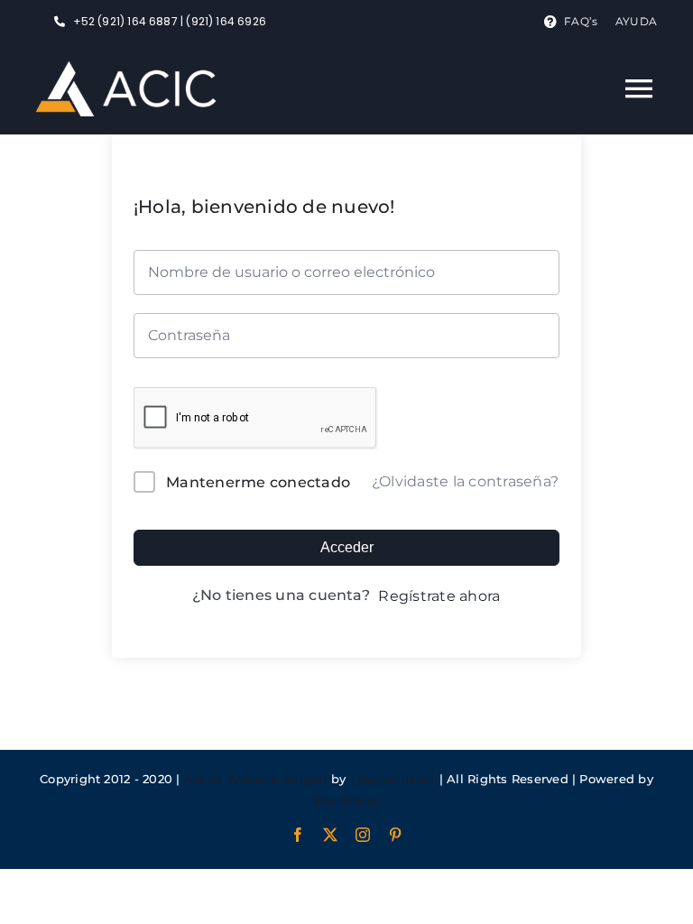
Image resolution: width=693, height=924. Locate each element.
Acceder (347, 547)
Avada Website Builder (256, 779)
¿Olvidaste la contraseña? (465, 481)
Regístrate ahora (439, 596)
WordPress (346, 800)
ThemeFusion (393, 779)
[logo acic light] (126, 68)
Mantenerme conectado (258, 482)
